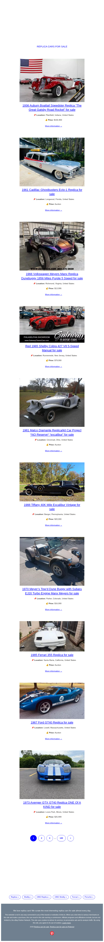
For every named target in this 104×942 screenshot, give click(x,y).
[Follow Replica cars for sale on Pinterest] (52, 934)
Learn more (66, 923)
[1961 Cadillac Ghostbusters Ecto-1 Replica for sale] (52, 186)
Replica (14, 897)
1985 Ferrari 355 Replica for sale (52, 655)
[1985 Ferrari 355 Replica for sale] (52, 651)
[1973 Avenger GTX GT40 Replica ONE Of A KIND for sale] (52, 798)
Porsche (88, 897)
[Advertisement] (52, 20)
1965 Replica (42, 897)
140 (61, 838)
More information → (53, 126)
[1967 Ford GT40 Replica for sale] (52, 718)
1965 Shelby (60, 897)
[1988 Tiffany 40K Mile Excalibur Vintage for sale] (52, 501)
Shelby (27, 897)
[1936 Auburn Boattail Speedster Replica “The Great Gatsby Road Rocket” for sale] (52, 101)
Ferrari (75, 897)
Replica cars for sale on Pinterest (62, 927)
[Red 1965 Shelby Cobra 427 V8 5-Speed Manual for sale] (52, 342)
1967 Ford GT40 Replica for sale (52, 722)
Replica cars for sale (52, 46)
